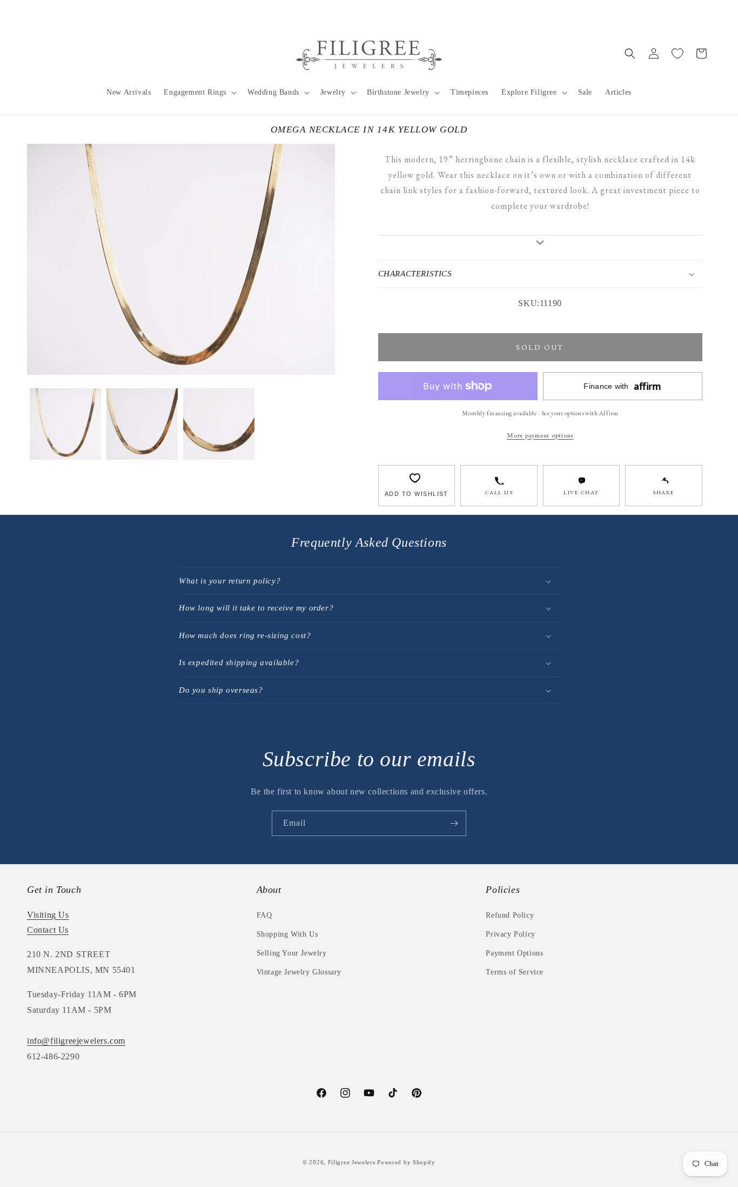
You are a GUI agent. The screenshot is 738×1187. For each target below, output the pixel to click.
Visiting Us (48, 914)
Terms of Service (515, 972)
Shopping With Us (287, 934)
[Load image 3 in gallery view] (218, 424)
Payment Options (514, 953)
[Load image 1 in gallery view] (65, 424)
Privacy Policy (510, 934)
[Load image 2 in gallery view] (142, 424)
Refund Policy (510, 915)
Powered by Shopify (406, 1162)
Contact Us (48, 929)
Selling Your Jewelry (292, 953)
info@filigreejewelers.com (76, 1040)
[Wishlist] (677, 53)
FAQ (264, 915)
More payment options (540, 435)
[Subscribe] (454, 823)
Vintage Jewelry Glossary (299, 972)
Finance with (622, 386)
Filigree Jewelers (351, 1162)
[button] (199, 92)
